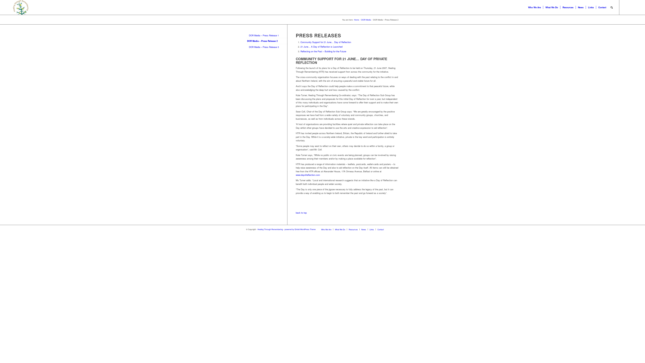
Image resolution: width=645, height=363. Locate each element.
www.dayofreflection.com (308, 174)
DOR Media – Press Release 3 (264, 47)
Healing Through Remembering (270, 229)
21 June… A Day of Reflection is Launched (321, 46)
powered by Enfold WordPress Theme (300, 229)
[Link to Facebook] (629, 7)
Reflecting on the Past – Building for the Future (323, 51)
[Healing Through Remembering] (21, 7)
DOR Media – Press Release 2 (262, 41)
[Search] (611, 7)
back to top (301, 212)
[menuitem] (534, 7)
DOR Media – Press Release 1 (264, 35)
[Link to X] (624, 7)
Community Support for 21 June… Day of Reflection (325, 42)
